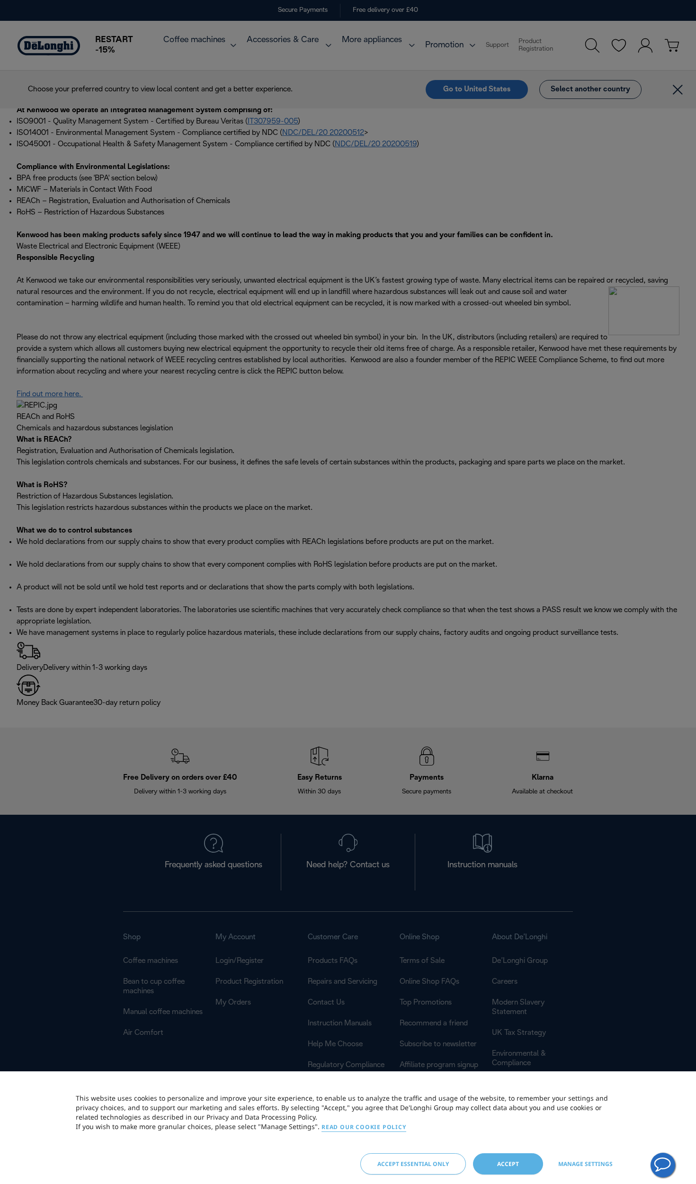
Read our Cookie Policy (363, 1127)
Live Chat (663, 1165)
